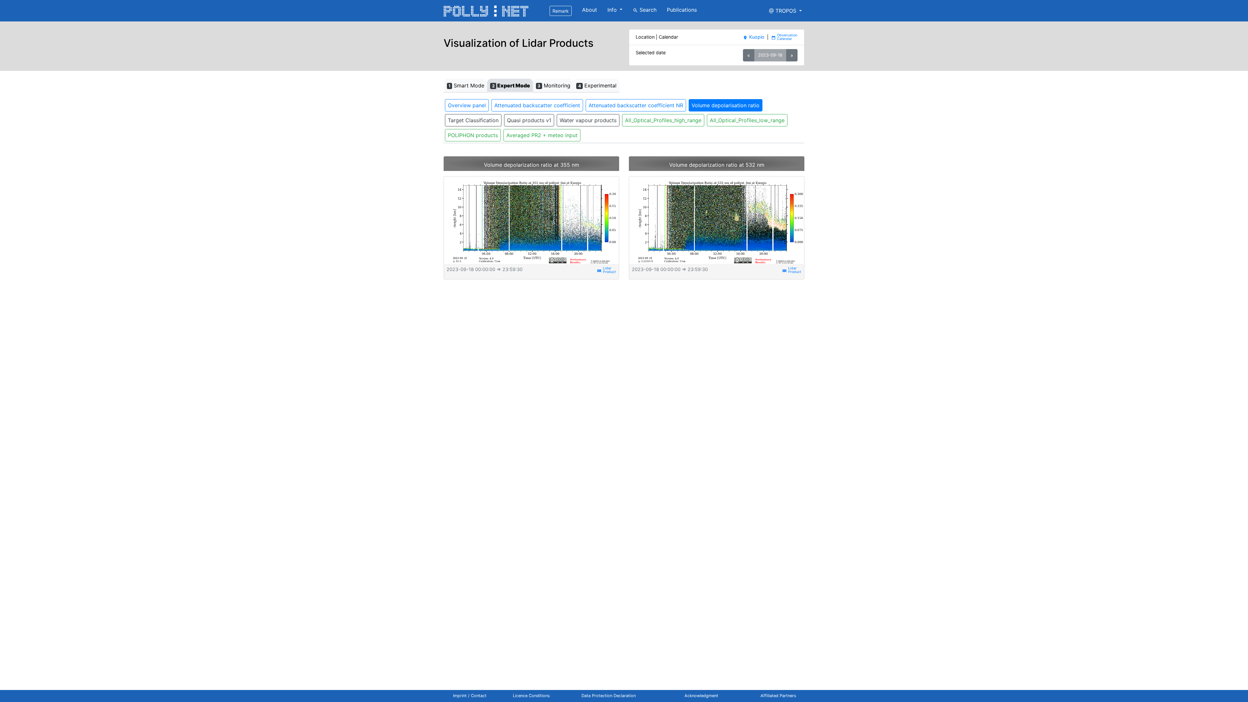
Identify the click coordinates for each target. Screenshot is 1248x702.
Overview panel (467, 105)
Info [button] (612, 9)
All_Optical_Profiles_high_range (663, 120)
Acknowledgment (701, 695)
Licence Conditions (531, 695)
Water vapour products (588, 120)
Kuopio (753, 37)
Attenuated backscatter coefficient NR (636, 105)
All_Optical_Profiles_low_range (747, 120)
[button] (785, 11)
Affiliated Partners (778, 695)
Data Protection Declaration (608, 695)
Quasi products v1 (529, 120)
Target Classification (473, 120)
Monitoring (554, 85)
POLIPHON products (473, 135)
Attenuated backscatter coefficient (537, 105)
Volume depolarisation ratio (726, 105)
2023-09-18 (770, 55)
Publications (682, 9)
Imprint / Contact (470, 695)
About (589, 9)
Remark (560, 11)
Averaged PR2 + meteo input (542, 135)
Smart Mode (466, 85)
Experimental (597, 85)
